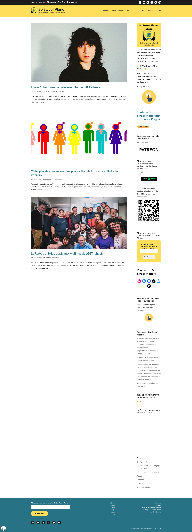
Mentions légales (143, 487)
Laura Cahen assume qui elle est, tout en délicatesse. (66, 87)
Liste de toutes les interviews (151, 507)
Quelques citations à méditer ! (149, 462)
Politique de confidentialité (148, 472)
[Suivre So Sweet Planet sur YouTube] (159, 2)
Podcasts (105, 11)
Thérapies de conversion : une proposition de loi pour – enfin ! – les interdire (74, 173)
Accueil (140, 476)
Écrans (121, 11)
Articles (140, 483)
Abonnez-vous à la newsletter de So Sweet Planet (149, 246)
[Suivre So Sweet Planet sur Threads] (151, 2)
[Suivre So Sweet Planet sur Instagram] (140, 2)
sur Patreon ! (143, 142)
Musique (129, 11)
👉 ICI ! (140, 401)
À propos (149, 11)
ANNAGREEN (38, 91)
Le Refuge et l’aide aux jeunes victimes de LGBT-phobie (67, 253)
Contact (158, 505)
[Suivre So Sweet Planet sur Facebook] (147, 2)
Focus (137, 11)
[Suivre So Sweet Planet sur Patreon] (155, 2)
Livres (114, 11)
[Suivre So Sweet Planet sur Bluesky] (144, 2)
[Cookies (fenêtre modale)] (3, 528)
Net (143, 11)
